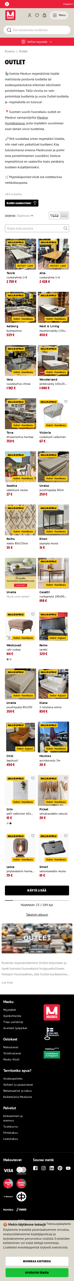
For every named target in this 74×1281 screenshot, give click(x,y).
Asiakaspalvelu (13, 1078)
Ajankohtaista (12, 1016)
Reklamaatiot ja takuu (17, 1091)
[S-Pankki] (21, 1209)
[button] (21, 203)
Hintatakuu (10, 1132)
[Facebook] (35, 1168)
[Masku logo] (52, 1010)
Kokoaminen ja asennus (13, 1118)
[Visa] (8, 1170)
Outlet (23, 51)
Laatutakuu (10, 1139)
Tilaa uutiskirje (13, 1022)
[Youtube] (68, 1168)
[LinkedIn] (51, 1168)
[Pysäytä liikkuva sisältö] (7, 4)
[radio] (54, 215)
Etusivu (10, 51)
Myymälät (9, 1010)
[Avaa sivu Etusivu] (10, 15)
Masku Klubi (11, 1059)
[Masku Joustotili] (8, 1196)
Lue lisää (7, 982)
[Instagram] (43, 1168)
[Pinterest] (60, 1168)
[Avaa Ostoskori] (44, 15)
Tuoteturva (10, 1126)
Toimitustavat (12, 1053)
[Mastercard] (21, 1170)
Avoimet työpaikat (15, 1028)
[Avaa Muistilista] (37, 15)
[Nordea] (8, 1209)
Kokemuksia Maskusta (17, 1097)
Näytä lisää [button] (36, 890)
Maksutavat (10, 1047)
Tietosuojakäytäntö (58, 1224)
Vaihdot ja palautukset (18, 1084)
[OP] (21, 1196)
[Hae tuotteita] (65, 228)
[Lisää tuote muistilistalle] (33, 242)
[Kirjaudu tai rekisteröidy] (29, 15)
